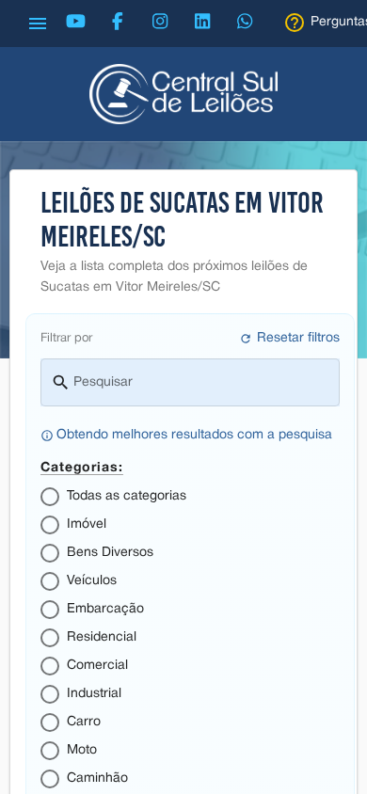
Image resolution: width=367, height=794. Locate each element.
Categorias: (81, 466)
